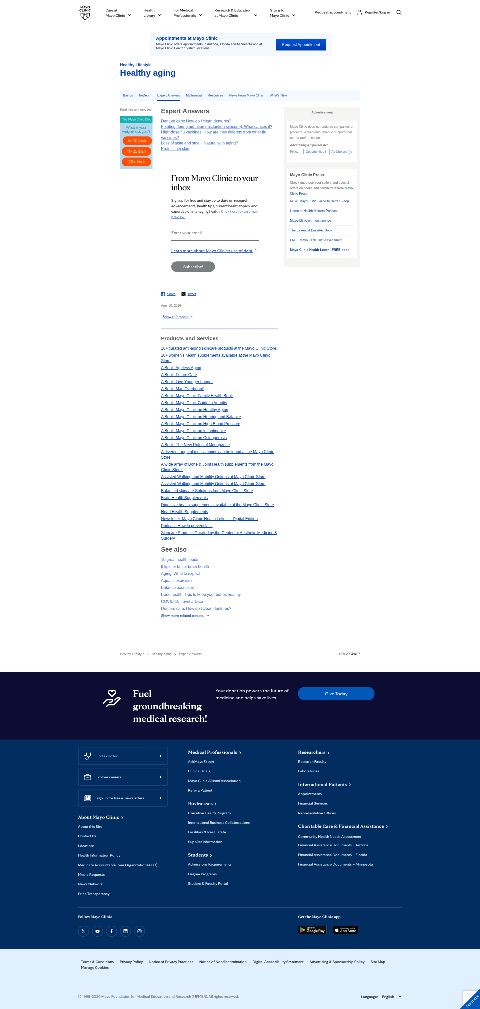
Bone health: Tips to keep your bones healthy (201, 594)
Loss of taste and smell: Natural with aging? (199, 143)
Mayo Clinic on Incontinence (310, 220)
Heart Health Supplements (184, 512)
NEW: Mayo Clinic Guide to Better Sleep (319, 201)
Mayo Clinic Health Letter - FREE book (319, 250)
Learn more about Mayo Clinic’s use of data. (212, 250)
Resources (215, 95)
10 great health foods (179, 559)
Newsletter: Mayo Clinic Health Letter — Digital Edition (209, 519)
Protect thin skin (175, 148)
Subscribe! (193, 266)
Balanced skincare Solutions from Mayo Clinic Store (207, 491)
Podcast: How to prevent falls (186, 526)
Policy (294, 151)
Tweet (192, 294)
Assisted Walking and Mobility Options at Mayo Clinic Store (213, 477)
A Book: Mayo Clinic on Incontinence (193, 431)
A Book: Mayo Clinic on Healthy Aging (194, 410)
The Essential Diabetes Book (311, 230)
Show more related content (182, 616)
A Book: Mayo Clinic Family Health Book (197, 396)
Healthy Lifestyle (136, 65)
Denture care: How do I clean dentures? (196, 121)
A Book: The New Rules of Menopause (195, 445)
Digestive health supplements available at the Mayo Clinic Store (217, 505)
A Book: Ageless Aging (181, 368)
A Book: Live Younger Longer (187, 382)
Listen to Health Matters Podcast (314, 211)
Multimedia (194, 95)
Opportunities (315, 151)
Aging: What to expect (180, 573)
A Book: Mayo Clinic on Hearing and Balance (201, 417)
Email (172, 247)
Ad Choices (339, 151)
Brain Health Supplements (184, 498)
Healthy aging (148, 72)
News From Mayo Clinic (246, 95)
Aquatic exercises (176, 580)
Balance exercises (177, 587)
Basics (128, 95)
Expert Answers (168, 95)
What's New (278, 95)
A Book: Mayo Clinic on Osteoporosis (194, 438)
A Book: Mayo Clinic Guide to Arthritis (194, 403)
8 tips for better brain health (185, 566)
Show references (175, 317)
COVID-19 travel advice (182, 601)
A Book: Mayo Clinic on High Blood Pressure (200, 424)
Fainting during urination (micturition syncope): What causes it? (216, 126)
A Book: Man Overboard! (182, 389)
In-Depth (145, 95)
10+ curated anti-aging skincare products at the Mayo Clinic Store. (219, 348)
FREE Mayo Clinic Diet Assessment (316, 240)
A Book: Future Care (179, 375)
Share (171, 294)
